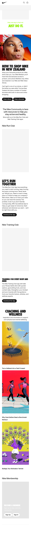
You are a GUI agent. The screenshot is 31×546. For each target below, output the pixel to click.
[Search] (23, 2)
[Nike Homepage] (4, 2)
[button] (15, 249)
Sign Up (8, 514)
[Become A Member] (15, 500)
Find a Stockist (19, 99)
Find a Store (7, 99)
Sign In (16, 514)
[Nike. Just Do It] (15, 47)
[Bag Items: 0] (27, 2)
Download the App (9, 214)
